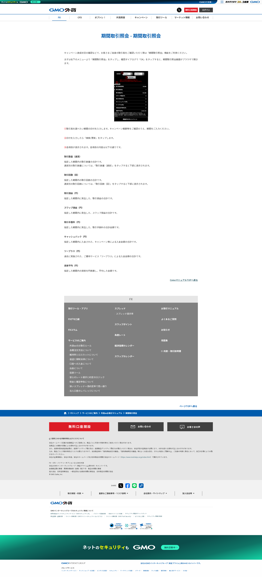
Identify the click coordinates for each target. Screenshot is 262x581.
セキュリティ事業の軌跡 (154, 516)
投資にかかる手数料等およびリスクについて (67, 439)
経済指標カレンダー (124, 345)
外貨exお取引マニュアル (111, 413)
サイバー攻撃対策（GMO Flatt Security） (119, 516)
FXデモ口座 (74, 319)
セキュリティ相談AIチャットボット (136, 513)
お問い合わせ (144, 426)
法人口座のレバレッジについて (85, 391)
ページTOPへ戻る (188, 406)
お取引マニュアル (170, 308)
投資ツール (75, 373)
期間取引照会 (131, 413)
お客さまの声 (193, 427)
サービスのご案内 (77, 340)
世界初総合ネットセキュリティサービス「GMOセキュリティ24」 (70, 514)
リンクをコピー (141, 485)
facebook (127, 485)
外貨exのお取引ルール (81, 345)
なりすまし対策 (139, 516)
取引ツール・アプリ (78, 308)
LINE (134, 485)
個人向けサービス (174, 570)
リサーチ (138, 570)
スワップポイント (123, 324)
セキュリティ (113, 570)
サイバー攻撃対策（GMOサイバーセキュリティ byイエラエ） (84, 516)
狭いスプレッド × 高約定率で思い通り (88, 386)
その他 (185, 570)
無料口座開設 (191, 10)
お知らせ (165, 330)
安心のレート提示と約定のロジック (87, 377)
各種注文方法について (80, 350)
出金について (76, 368)
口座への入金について (80, 364)
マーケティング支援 (126, 570)
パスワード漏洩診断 (99, 514)
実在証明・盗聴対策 (56, 516)
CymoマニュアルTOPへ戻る (184, 280)
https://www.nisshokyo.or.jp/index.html (135, 457)
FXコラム (72, 330)
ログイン (206, 10)
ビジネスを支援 (102, 570)
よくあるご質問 (168, 319)
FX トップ (74, 413)
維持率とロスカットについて (84, 354)
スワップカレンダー (124, 356)
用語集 (164, 340)
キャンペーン (141, 17)
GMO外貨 (61, 502)
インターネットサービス (68, 570)
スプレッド (120, 308)
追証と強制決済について (82, 359)
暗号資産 (163, 570)
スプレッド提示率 (124, 313)
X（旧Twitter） (179, 10)
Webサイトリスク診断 (115, 514)
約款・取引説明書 (172, 351)
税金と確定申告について (82, 382)
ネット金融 (154, 570)
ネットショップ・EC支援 (86, 570)
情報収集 (146, 570)
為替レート (120, 335)
